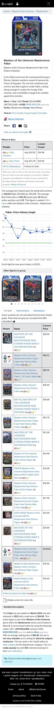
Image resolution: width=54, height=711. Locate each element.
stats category (9, 645)
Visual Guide (31, 113)
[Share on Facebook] (14, 125)
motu (44, 672)
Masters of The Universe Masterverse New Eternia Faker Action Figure (26, 456)
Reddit (41, 684)
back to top (36, 696)
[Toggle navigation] (48, 3)
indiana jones (43, 675)
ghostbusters (38, 679)
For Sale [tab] (8, 311)
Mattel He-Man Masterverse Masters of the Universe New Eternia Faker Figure (27, 567)
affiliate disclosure (37, 689)
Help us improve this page (16, 132)
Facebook (28, 684)
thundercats (29, 675)
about (21, 689)
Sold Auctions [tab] (22, 311)
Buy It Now (14, 161)
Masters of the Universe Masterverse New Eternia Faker (26, 388)
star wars (6, 672)
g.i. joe (37, 672)
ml (17, 679)
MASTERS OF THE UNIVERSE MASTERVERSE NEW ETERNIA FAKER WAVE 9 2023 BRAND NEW (26, 340)
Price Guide (17, 113)
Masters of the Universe (23, 11)
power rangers (11, 675)
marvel (15, 672)
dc (21, 675)
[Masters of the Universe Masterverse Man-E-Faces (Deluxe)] (32, 288)
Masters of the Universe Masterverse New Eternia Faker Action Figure (26, 486)
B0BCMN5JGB (33, 104)
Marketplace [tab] (39, 311)
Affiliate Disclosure (18, 184)
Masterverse (42, 11)
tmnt (50, 672)
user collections (14, 651)
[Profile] (17, 3)
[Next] (49, 288)
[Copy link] (25, 126)
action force (25, 679)
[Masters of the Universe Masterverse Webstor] (11, 288)
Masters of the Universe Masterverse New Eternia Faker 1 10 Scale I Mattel (26, 373)
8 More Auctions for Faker (14, 593)
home (10, 689)
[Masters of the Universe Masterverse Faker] (27, 36)
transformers (26, 672)
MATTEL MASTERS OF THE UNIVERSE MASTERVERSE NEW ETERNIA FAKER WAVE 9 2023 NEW (26, 406)
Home (6, 11)
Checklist (42, 113)
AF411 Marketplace (12, 166)
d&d (12, 679)
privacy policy (19, 696)
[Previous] (4, 288)
